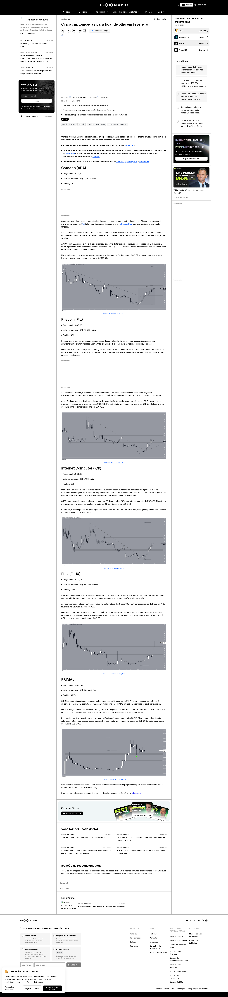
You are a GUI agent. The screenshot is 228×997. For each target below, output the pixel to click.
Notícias (153, 934)
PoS (83, 224)
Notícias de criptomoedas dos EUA (179, 959)
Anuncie (133, 934)
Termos (159, 989)
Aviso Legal (180, 989)
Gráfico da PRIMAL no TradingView (114, 779)
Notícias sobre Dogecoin (175, 965)
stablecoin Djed (125, 224)
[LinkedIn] (80, 31)
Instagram (132, 161)
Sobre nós (134, 942)
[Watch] (191, 177)
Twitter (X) (121, 161)
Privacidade (169, 989)
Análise (64, 19)
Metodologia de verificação (195, 935)
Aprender (153, 938)
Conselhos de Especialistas (155, 947)
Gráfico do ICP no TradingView (114, 568)
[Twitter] (69, 31)
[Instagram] (85, 31)
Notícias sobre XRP (177, 937)
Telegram (70, 153)
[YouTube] (63, 31)
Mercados (71, 19)
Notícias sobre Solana (179, 971)
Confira (96, 156)
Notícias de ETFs (176, 982)
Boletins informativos (158, 952)
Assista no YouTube (181, 197)
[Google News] (206, 920)
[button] (35, 939)
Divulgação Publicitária (194, 941)
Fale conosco (135, 938)
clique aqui (136, 793)
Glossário (129, 145)
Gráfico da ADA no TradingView (114, 314)
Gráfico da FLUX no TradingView (114, 674)
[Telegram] (74, 31)
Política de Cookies (34, 982)
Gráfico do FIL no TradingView (114, 463)
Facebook (144, 161)
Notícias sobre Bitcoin (178, 941)
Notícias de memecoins (174, 976)
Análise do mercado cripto (178, 946)
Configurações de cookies (197, 989)
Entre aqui (48, 116)
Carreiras (134, 946)
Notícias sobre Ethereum (175, 952)
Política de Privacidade (29, 109)
